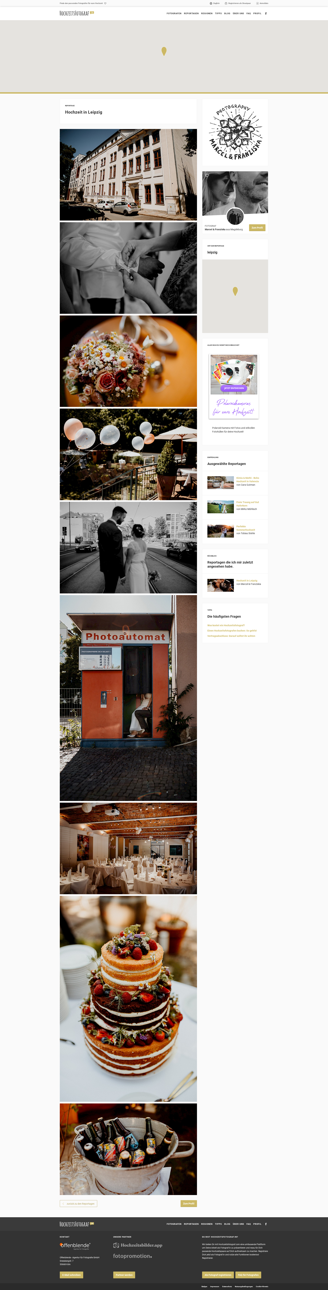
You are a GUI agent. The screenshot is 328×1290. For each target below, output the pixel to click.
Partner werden (124, 1275)
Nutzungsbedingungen (244, 1286)
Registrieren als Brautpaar (239, 3)
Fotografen (174, 13)
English (216, 3)
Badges (204, 1286)
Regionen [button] (207, 13)
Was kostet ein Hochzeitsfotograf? (226, 625)
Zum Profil (188, 1203)
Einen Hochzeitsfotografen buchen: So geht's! (232, 630)
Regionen (207, 1224)
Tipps (218, 13)
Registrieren (207, 1258)
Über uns (238, 13)
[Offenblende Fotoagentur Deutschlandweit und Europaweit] (75, 1246)
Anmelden (264, 3)
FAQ (249, 13)
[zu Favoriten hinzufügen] (207, 175)
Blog (227, 13)
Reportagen (191, 13)
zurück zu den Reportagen (80, 1203)
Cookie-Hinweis (262, 1286)
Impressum (214, 1286)
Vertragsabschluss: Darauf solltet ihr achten (231, 636)
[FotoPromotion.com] (132, 1256)
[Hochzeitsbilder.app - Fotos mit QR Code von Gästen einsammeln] (137, 1245)
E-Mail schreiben (71, 1275)
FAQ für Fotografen (248, 1275)
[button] (164, 51)
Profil (257, 13)
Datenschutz (227, 1286)
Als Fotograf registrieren (218, 1275)
